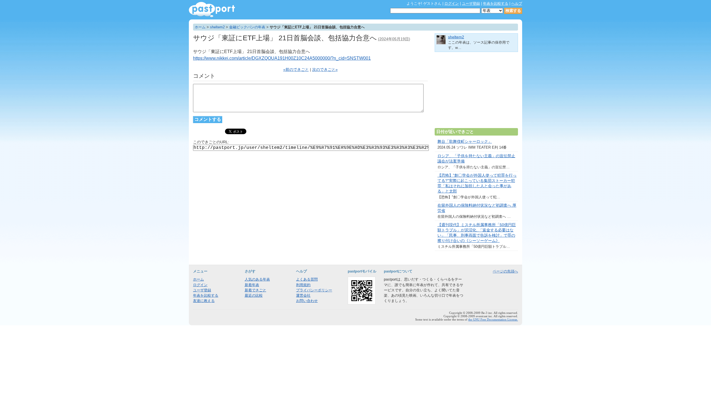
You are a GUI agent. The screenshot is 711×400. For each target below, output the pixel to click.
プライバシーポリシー (314, 290)
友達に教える (204, 301)
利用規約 (303, 285)
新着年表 (252, 285)
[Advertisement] (476, 92)
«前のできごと (296, 70)
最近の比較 (254, 295)
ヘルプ (516, 3)
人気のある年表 (257, 279)
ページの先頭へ (505, 271)
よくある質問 (307, 279)
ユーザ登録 (471, 3)
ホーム (200, 27)
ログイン (451, 3)
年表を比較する (495, 3)
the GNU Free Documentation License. (493, 319)
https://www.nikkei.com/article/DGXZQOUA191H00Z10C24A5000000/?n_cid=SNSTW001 (282, 58)
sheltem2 (217, 27)
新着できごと (255, 290)
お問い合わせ (307, 301)
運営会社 (303, 295)
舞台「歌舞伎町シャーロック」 (464, 141)
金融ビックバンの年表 (247, 27)
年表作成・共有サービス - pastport (212, 9)
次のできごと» (325, 70)
